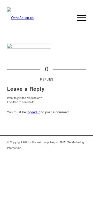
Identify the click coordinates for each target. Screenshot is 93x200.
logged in (33, 111)
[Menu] (79, 17)
